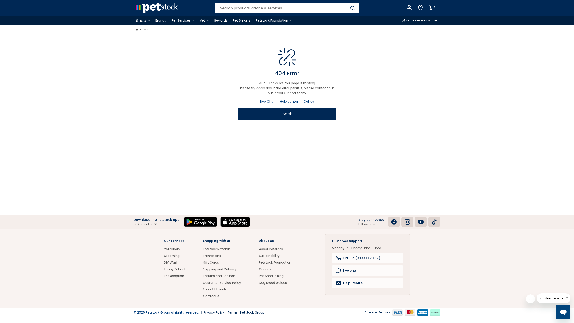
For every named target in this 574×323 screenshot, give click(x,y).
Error (145, 29)
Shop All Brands (214, 289)
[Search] (353, 8)
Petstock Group (252, 312)
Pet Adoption (174, 276)
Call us (309, 101)
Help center (289, 101)
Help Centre (353, 283)
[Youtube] (421, 222)
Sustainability (269, 256)
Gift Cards (211, 262)
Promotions (212, 256)
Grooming (172, 256)
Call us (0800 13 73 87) (361, 258)
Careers (265, 269)
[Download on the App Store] (235, 222)
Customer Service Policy (222, 282)
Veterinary (172, 249)
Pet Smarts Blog (271, 276)
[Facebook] (394, 222)
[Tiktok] (434, 222)
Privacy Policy (214, 312)
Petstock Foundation (275, 262)
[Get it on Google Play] (200, 222)
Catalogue (211, 296)
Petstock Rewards (216, 249)
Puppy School (174, 269)
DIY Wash (171, 262)
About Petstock (271, 249)
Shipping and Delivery (219, 269)
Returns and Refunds (219, 276)
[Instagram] (407, 222)
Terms (232, 312)
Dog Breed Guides (273, 282)
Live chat (350, 270)
